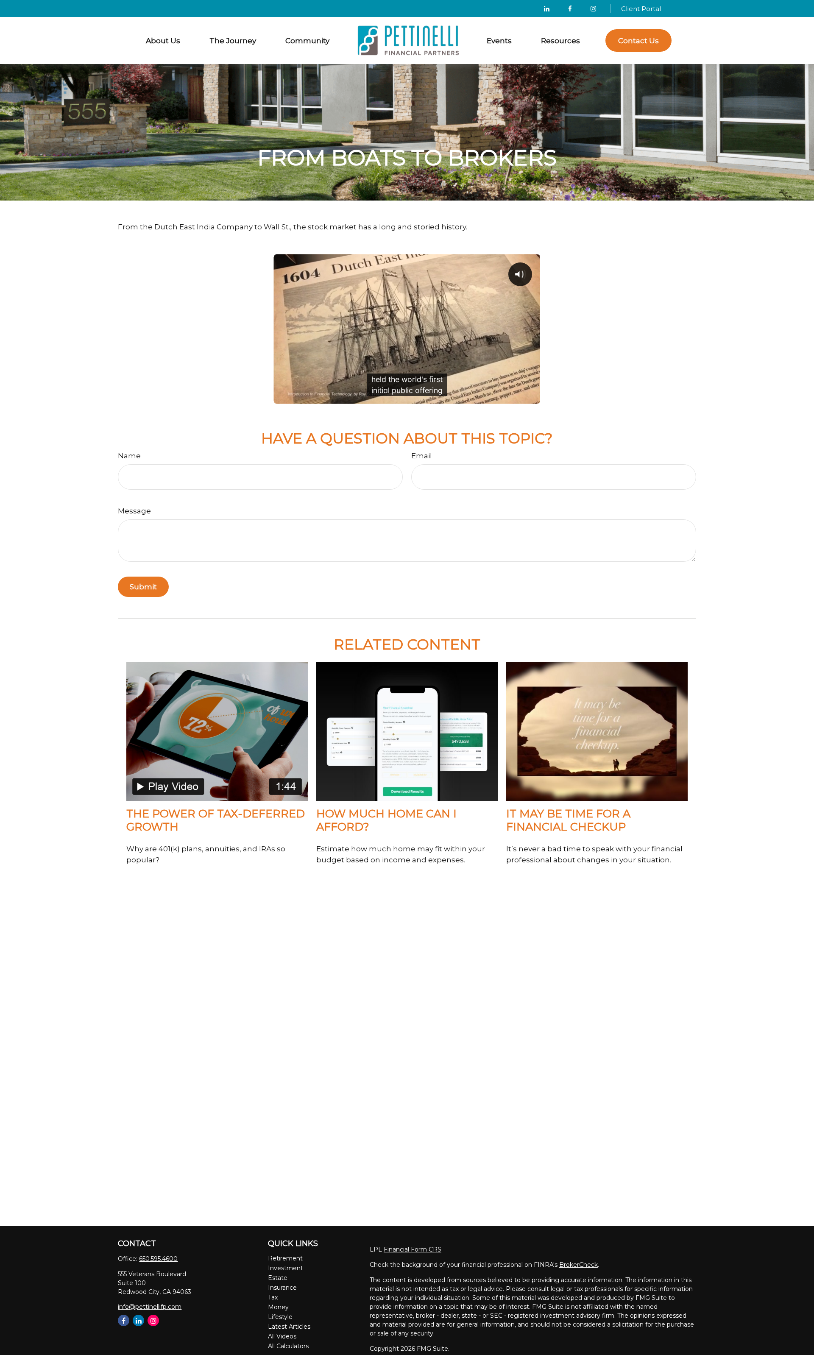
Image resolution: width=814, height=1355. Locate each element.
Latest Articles (289, 1326)
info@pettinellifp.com (149, 1306)
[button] (163, 40)
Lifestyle (280, 1317)
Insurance (282, 1287)
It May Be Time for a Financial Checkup (568, 820)
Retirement (285, 1258)
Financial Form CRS (412, 1249)
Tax (273, 1297)
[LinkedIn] (546, 8)
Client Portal (641, 9)
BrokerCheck (578, 1265)
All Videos (282, 1336)
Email (421, 456)
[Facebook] (570, 8)
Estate (277, 1278)
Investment (285, 1268)
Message (134, 511)
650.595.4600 (158, 1259)
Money (278, 1307)
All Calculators (288, 1346)
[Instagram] (153, 1320)
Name (129, 456)
